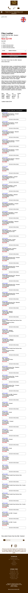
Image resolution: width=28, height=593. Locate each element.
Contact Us (14, 564)
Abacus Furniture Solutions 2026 (13, 589)
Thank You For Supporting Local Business (14, 12)
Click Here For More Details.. (14, 119)
